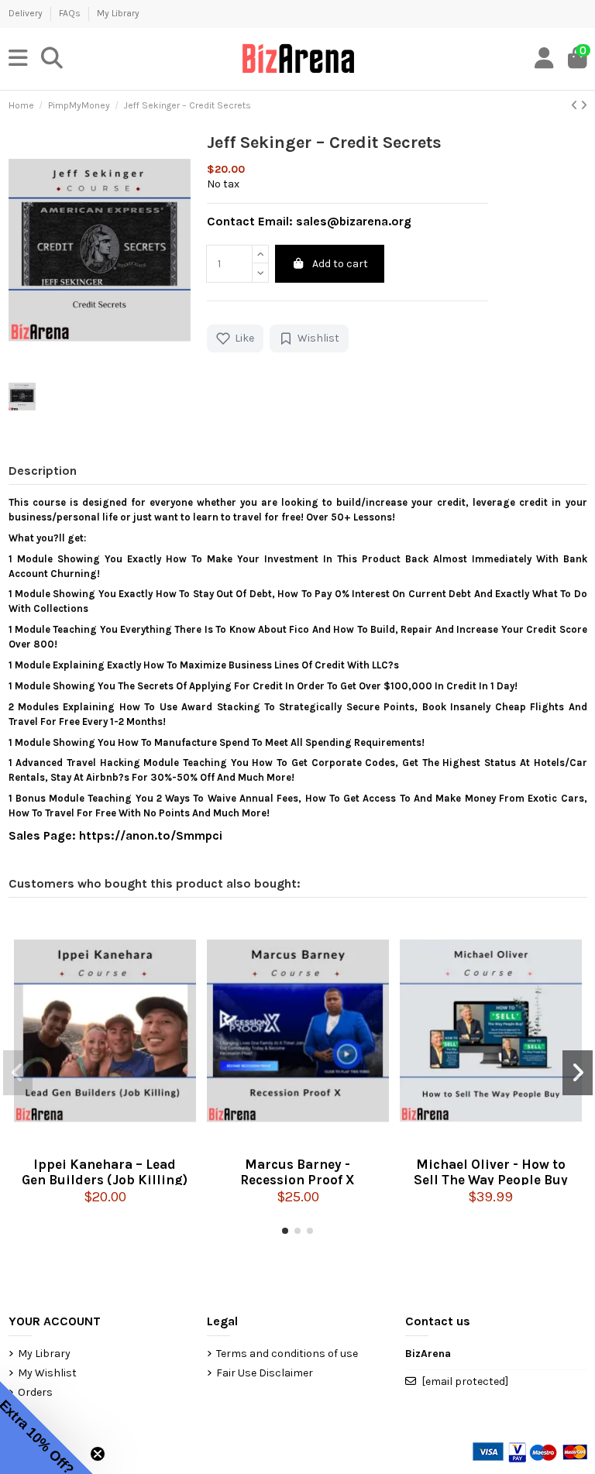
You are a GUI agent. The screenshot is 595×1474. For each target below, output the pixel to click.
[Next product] (583, 105)
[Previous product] (575, 105)
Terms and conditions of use (287, 1353)
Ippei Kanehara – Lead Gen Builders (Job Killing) (104, 1170)
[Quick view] (104, 1143)
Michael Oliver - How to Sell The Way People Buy (491, 1170)
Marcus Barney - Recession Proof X (297, 1170)
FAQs (71, 13)
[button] (285, 1231)
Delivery (27, 13)
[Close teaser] (97, 1454)
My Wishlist (47, 1373)
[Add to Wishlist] (130, 1143)
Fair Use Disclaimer (264, 1373)
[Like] (79, 1143)
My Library (118, 13)
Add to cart (340, 263)
